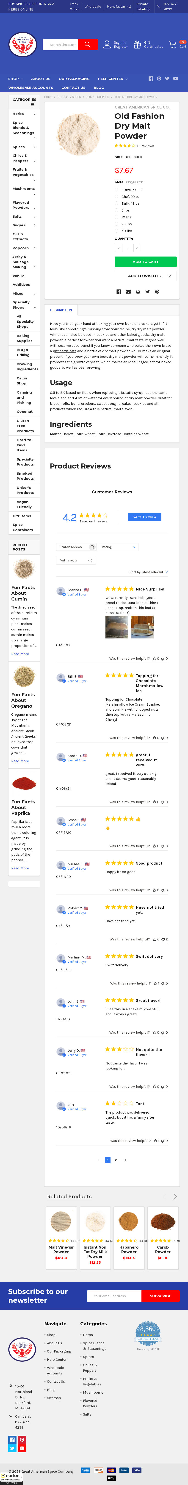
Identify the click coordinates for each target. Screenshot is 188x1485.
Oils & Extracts (20, 236)
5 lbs (126, 210)
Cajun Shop (22, 381)
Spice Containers (23, 527)
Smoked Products (25, 476)
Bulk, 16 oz (130, 203)
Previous (165, 1196)
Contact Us (73, 87)
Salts (17, 216)
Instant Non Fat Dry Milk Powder (95, 1252)
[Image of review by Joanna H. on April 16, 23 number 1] (116, 627)
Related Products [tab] (69, 1196)
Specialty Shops (21, 305)
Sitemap (54, 1398)
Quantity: (124, 239)
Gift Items (22, 516)
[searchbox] (72, 547)
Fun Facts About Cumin (23, 593)
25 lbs (127, 224)
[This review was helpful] (154, 658)
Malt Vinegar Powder (61, 1249)
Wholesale (93, 6)
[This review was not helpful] (162, 658)
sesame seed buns (73, 345)
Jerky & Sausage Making (21, 261)
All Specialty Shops (25, 321)
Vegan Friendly (24, 504)
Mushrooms (24, 188)
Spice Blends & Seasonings (23, 127)
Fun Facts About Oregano (23, 700)
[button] (11, 1479)
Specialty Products (25, 462)
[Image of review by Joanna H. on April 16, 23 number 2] (142, 627)
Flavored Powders (21, 205)
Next (174, 1196)
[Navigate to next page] (125, 1160)
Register (121, 47)
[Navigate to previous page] (99, 1160)
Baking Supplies (25, 338)
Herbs (18, 113)
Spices (19, 147)
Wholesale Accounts (30, 87)
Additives (21, 284)
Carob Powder (163, 1249)
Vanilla (19, 276)
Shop (14, 79)
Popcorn (21, 248)
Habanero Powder (128, 1249)
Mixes (18, 293)
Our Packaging (74, 79)
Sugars (19, 225)
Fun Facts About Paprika (23, 807)
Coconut (25, 411)
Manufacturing (119, 6)
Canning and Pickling (24, 397)
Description (61, 310)
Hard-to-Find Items (25, 445)
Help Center (111, 79)
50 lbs (127, 231)
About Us (40, 79)
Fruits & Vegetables (23, 172)
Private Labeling (144, 6)
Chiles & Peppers (20, 158)
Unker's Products (25, 490)
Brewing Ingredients (27, 366)
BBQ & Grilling (23, 352)
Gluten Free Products (25, 425)
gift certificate (64, 351)
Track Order (74, 6)
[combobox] (118, 547)
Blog (99, 87)
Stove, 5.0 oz (132, 190)
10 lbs (126, 217)
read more (20, 654)
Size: (129, 182)
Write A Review (144, 517)
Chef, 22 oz (131, 196)
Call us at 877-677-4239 (23, 1421)
